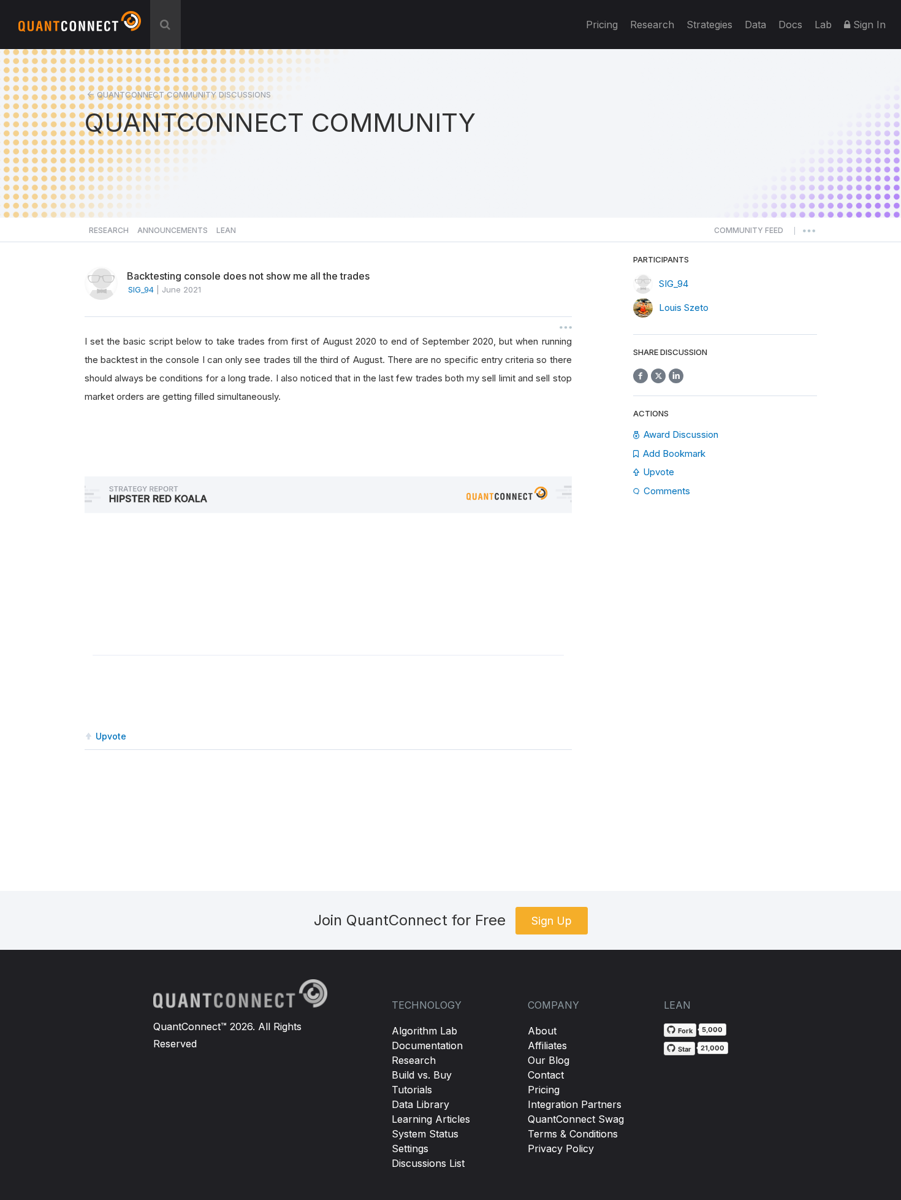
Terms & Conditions (573, 1134)
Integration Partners (575, 1104)
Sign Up (551, 920)
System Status (425, 1134)
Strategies (709, 24)
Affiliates (547, 1045)
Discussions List (428, 1163)
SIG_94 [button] (141, 289)
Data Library (420, 1104)
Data (755, 24)
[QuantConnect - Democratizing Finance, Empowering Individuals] (79, 26)
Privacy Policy (561, 1148)
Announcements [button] (172, 230)
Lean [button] (226, 230)
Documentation (427, 1045)
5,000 (712, 1029)
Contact (546, 1075)
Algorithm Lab (424, 1031)
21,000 (712, 1048)
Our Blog (548, 1060)
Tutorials (412, 1089)
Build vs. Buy (422, 1075)
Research (652, 24)
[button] (749, 234)
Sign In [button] (868, 24)
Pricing (602, 24)
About (542, 1031)
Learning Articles (431, 1119)
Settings (410, 1148)
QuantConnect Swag (576, 1119)
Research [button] (109, 230)
